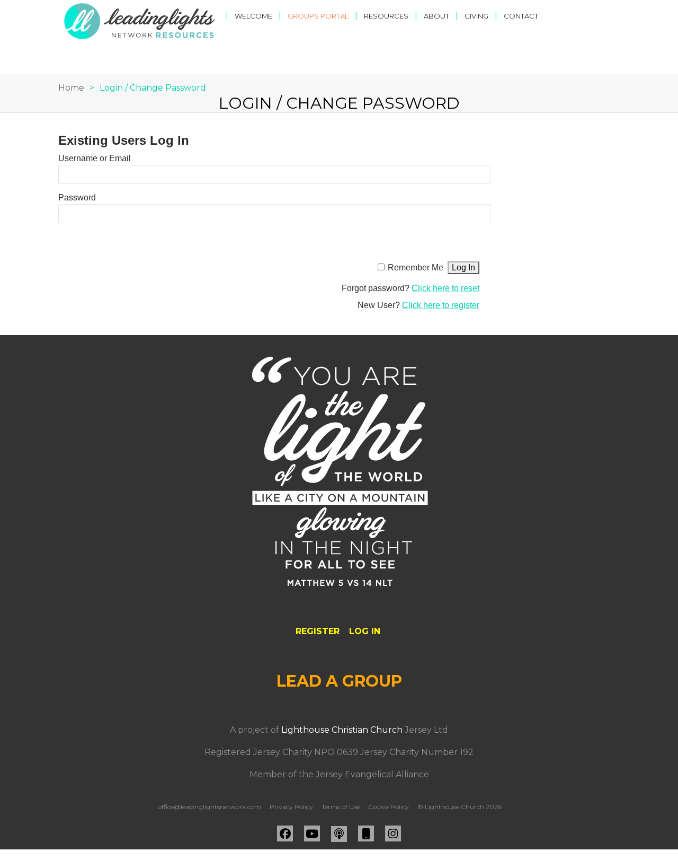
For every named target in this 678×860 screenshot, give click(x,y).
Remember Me (415, 267)
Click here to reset (445, 288)
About (436, 16)
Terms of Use (341, 807)
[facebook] (285, 833)
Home (71, 88)
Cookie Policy (388, 807)
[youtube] (312, 833)
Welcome (253, 16)
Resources (386, 16)
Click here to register (440, 305)
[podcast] (339, 834)
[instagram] (393, 833)
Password (77, 197)
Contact (521, 16)
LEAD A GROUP (339, 681)
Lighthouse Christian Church (342, 730)
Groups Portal (318, 16)
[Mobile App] (366, 833)
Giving (476, 16)
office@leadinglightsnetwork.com (209, 807)
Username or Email (94, 158)
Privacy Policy (291, 807)
